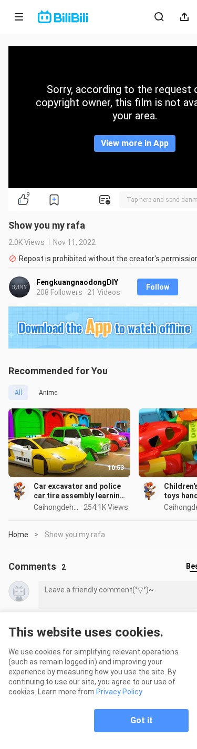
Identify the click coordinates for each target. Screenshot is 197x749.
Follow (157, 287)
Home (18, 534)
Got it (141, 720)
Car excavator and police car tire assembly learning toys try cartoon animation (81, 491)
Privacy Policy (119, 692)
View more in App (135, 143)
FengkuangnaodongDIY (77, 282)
